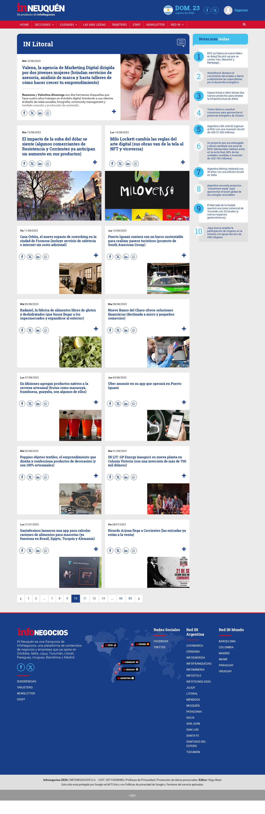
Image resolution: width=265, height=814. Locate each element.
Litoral (192, 693)
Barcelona (227, 641)
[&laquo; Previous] (20, 599)
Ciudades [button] (67, 24)
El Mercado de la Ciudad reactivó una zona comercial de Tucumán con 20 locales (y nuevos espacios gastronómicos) (225, 211)
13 (103, 598)
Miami (223, 659)
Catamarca (194, 645)
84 (121, 598)
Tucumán (193, 752)
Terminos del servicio (178, 784)
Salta (190, 717)
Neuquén (193, 705)
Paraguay (226, 665)
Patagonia (194, 711)
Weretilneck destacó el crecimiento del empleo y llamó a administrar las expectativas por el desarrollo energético (225, 77)
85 (130, 598)
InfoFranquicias (198, 663)
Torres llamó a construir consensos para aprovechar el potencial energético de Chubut (225, 112)
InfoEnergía (195, 657)
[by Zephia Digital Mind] (132, 795)
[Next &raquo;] (139, 599)
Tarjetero (119, 24)
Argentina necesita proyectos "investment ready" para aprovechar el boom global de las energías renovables (224, 190)
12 (94, 598)
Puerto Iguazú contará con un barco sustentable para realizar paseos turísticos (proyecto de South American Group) (145, 240)
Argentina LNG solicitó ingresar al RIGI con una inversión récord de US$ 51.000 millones (225, 129)
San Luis (192, 729)
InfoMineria (195, 669)
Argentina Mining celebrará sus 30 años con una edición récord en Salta (225, 171)
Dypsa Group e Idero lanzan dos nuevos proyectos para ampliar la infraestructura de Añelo (225, 95)
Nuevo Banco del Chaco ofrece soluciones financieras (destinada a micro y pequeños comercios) (141, 314)
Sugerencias (26, 681)
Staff (136, 24)
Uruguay (225, 671)
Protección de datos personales (177, 780)
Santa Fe (192, 735)
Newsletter (155, 24)
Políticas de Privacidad (140, 780)
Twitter (159, 647)
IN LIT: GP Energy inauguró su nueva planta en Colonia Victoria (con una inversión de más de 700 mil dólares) (147, 461)
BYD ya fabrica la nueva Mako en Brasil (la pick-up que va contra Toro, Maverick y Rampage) (224, 58)
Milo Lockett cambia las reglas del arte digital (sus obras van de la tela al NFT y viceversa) (146, 143)
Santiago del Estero (196, 744)
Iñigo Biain (215, 780)
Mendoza (193, 699)
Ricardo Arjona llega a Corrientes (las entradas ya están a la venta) (147, 532)
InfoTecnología (198, 681)
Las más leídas (94, 24)
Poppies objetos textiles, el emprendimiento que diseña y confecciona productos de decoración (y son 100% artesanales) (58, 461)
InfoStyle (193, 675)
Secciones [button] (43, 24)
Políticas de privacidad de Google (144, 784)
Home (24, 24)
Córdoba (193, 651)
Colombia (226, 647)
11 (85, 598)
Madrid (224, 653)
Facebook (161, 641)
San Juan (193, 723)
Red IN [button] (176, 24)
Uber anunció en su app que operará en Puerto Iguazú (144, 385)
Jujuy (190, 687)
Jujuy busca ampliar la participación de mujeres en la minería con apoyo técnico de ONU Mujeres (224, 232)
